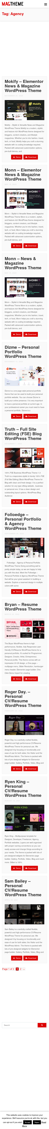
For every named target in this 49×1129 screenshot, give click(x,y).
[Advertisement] (24, 48)
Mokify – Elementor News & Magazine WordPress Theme (24, 85)
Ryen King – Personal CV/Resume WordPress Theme (23, 788)
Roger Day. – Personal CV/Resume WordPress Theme (23, 698)
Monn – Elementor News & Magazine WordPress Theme (23, 174)
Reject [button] (36, 1122)
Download (32, 157)
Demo (18, 157)
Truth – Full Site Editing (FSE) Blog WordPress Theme (23, 433)
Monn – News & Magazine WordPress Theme (23, 263)
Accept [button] (27, 1122)
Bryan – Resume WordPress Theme (23, 606)
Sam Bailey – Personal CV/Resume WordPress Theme (23, 888)
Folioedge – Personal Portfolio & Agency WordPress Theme (23, 521)
